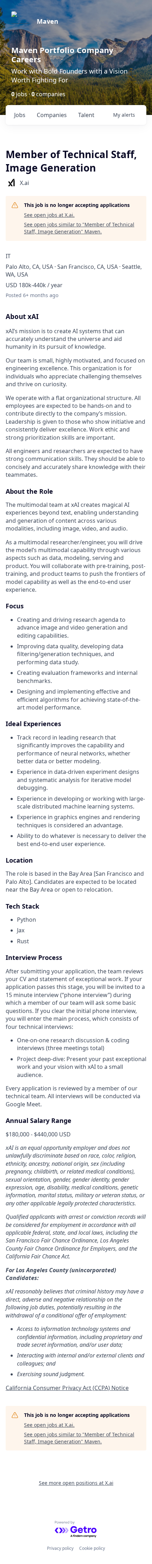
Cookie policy (92, 1548)
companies (52, 115)
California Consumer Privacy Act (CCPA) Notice (67, 1388)
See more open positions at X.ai (76, 1482)
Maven (47, 21)
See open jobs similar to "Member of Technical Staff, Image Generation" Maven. (79, 228)
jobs (19, 115)
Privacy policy (60, 1548)
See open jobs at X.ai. (49, 215)
